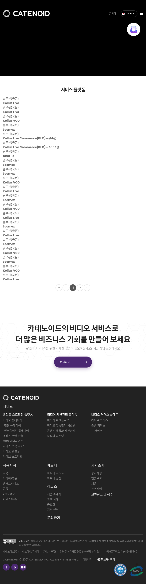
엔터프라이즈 (11, 484)
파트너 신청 (54, 478)
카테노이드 (24, 541)
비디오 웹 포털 (11, 451)
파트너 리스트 (55, 473)
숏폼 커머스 (98, 425)
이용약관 (87, 559)
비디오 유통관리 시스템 (61, 425)
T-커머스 (96, 431)
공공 (5, 489)
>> (87, 288)
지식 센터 (53, 510)
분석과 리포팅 (55, 436)
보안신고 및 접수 (102, 494)
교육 (5, 473)
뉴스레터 (96, 489)
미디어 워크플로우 (58, 420)
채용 (94, 484)
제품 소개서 (54, 494)
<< (59, 288)
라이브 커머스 (99, 420)
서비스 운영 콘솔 (13, 436)
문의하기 (113, 13)
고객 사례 (53, 499)
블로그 (51, 504)
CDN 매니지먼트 (13, 441)
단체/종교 (9, 494)
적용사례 (9, 465)
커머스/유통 (10, 499)
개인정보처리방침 (106, 559)
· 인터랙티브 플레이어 (16, 431)
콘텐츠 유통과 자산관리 (61, 431)
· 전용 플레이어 (12, 425)
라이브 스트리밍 (12, 457)
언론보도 (96, 478)
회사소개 (98, 465)
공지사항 (96, 473)
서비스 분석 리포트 (14, 446)
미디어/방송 (10, 478)
